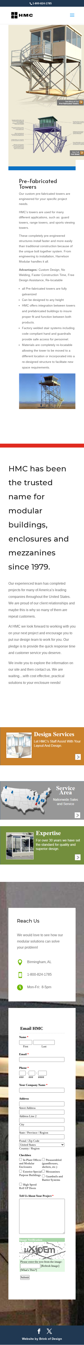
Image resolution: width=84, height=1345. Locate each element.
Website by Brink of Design (42, 1338)
